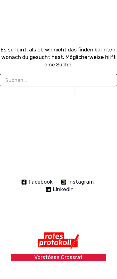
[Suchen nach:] (58, 80)
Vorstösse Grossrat (58, 257)
